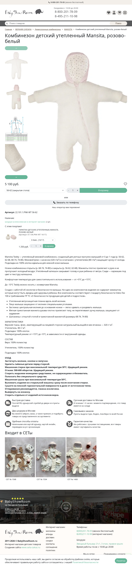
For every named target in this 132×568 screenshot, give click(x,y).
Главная (8, 29)
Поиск (118, 23)
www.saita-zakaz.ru (30, 547)
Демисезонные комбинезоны (48, 29)
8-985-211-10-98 (12, 509)
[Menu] (125, 12)
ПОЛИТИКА (50, 550)
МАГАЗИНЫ (50, 531)
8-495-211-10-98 (66, 16)
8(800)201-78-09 (84, 531)
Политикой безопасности (85, 562)
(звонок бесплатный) (67, 2)
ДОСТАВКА (50, 537)
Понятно (121, 560)
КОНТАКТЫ (50, 544)
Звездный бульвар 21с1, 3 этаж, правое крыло (25, 512)
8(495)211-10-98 (84, 534)
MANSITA (68, 29)
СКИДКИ (49, 541)
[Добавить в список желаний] (125, 184)
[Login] (114, 12)
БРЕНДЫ (49, 534)
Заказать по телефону (67, 202)
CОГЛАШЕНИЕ (51, 547)
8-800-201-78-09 (66, 12)
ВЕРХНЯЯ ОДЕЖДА (23, 29)
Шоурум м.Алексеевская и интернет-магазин (25, 222)
